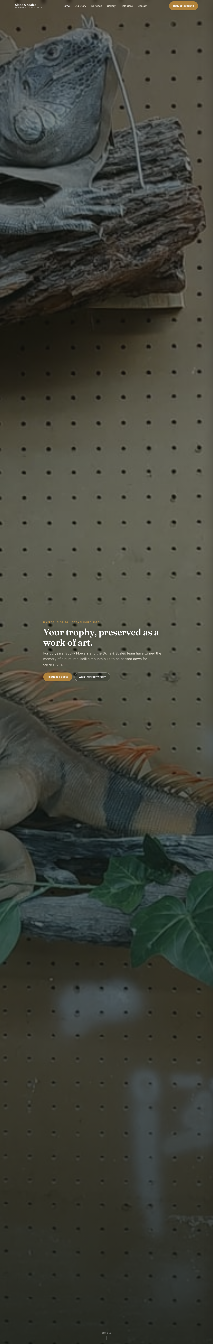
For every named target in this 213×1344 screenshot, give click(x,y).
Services (96, 5)
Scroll (106, 1333)
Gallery (111, 5)
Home (66, 5)
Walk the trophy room (92, 676)
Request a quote (183, 5)
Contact (142, 5)
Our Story (80, 5)
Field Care (126, 5)
